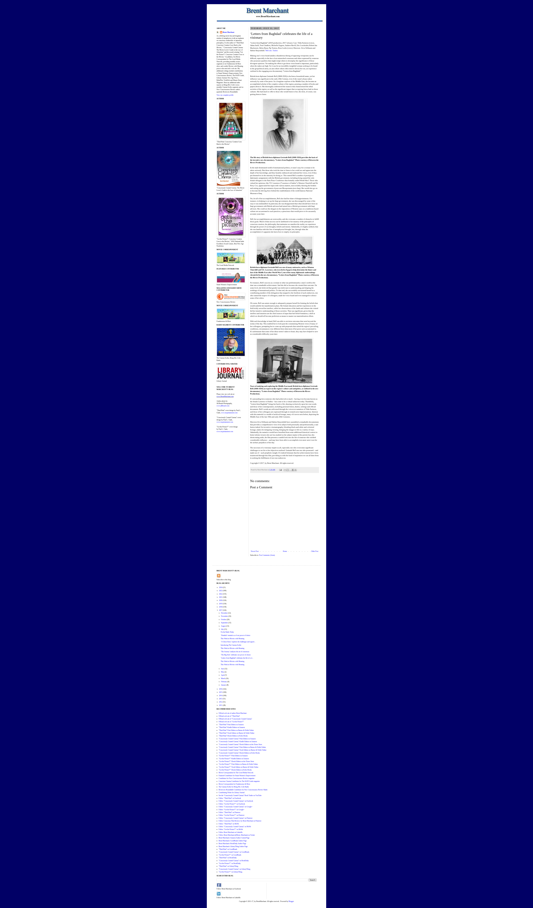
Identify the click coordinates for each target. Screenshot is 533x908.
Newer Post (255, 551)
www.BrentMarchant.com (225, 396)
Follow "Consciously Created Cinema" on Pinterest (235, 818)
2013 (221, 699)
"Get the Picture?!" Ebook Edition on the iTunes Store (236, 761)
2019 (221, 604)
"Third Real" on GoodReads (228, 849)
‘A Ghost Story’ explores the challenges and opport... (238, 642)
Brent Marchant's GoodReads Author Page (233, 841)
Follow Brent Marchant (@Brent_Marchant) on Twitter (237, 835)
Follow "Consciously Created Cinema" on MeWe (235, 827)
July (222, 629)
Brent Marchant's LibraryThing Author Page (233, 846)
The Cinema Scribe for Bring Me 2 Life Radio (234, 787)
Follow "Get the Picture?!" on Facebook (232, 804)
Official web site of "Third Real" (229, 716)
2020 (221, 600)
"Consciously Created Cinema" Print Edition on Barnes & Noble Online (242, 747)
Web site (268, 50)
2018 (221, 607)
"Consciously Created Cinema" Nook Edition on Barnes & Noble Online (242, 750)
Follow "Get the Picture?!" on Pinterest (231, 815)
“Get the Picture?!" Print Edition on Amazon (233, 756)
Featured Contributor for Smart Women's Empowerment (237, 776)
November (224, 616)
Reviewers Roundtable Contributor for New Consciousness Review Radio (243, 790)
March (223, 678)
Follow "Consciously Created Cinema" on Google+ (235, 807)
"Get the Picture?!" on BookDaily (230, 863)
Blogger (291, 901)
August (223, 626)
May (222, 672)
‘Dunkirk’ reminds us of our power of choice (235, 635)
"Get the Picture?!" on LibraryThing (230, 872)
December (224, 613)
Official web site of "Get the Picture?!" (231, 722)
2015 (221, 692)
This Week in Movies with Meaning (232, 639)
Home (285, 551)
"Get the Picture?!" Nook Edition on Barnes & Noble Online (238, 767)
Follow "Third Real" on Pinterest (229, 812)
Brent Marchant (228, 32)
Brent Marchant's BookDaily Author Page (232, 843)
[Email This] (285, 470)
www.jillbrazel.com (223, 406)
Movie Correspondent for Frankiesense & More (234, 784)
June (222, 669)
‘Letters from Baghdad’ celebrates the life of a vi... (237, 658)
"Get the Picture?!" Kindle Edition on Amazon (234, 759)
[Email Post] (280, 470)
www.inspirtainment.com (229, 413)
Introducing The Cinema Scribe (231, 645)
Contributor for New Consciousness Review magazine (236, 778)
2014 (221, 695)
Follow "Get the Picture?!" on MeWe (231, 829)
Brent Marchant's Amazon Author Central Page (234, 838)
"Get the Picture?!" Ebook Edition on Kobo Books (235, 770)
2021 (221, 597)
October (224, 619)
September (224, 623)
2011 (221, 705)
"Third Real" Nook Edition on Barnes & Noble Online (236, 733)
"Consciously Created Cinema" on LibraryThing (234, 869)
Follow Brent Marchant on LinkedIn (230, 832)
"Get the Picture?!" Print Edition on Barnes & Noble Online (238, 764)
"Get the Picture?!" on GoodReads (230, 855)
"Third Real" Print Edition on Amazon (231, 725)
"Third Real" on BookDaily (228, 858)
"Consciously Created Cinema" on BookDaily (234, 861)
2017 (221, 610)
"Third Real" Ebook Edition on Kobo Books (233, 736)
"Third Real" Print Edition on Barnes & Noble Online (236, 730)
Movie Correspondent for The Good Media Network (236, 773)
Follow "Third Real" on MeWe (229, 824)
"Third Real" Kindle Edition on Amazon (232, 727)
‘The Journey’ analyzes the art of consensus (235, 652)
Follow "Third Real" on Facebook (230, 798)
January (224, 685)
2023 (221, 591)
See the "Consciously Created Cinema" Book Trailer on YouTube (240, 795)
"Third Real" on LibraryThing (228, 866)
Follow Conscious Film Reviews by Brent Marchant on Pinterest (240, 821)
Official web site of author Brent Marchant (233, 713)
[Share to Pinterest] (295, 470)
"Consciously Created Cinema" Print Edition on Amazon (237, 739)
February (224, 682)
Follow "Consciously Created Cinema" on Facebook (236, 801)
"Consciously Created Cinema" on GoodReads (234, 852)
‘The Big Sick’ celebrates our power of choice (236, 655)
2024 (221, 587)
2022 (221, 594)
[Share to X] (290, 470)
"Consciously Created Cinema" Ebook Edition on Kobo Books (239, 753)
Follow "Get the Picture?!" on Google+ (231, 810)
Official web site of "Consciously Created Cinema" (235, 719)
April (223, 675)
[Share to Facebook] (292, 470)
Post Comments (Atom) (267, 555)
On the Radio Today (227, 632)
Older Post (314, 551)
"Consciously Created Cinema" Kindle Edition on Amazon (238, 741)
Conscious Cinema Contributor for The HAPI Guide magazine (239, 781)
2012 (221, 702)
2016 (221, 689)
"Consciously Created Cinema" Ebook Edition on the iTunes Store (240, 744)
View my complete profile (225, 95)
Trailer (275, 50)
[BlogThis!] (287, 470)
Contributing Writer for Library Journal (231, 792)
